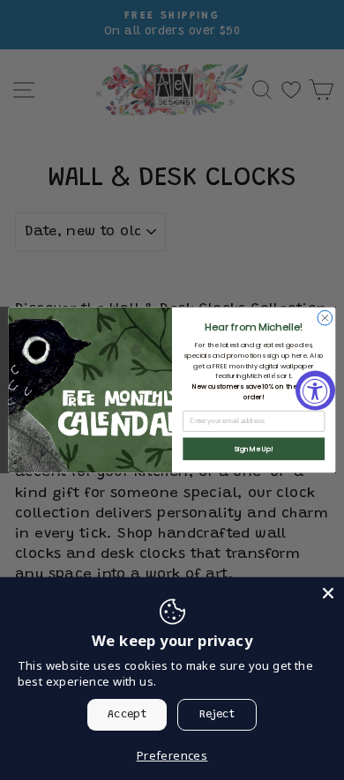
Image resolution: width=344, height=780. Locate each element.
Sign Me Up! (254, 449)
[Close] (328, 593)
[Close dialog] (325, 317)
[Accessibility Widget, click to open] (315, 390)
